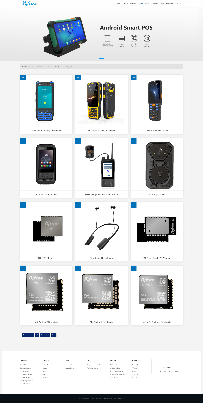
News (147, 3)
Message (134, 377)
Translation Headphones (101, 258)
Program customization (94, 365)
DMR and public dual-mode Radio (101, 194)
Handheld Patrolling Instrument (46, 130)
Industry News (69, 368)
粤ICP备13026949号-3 (118, 398)
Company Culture (25, 368)
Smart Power (114, 377)
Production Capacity (26, 377)
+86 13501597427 (173, 371)
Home (118, 3)
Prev (31, 335)
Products (140, 3)
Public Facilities (114, 365)
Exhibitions (154, 3)
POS (49, 67)
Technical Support (92, 368)
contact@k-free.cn (171, 367)
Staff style (135, 374)
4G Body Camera (157, 194)
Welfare (134, 368)
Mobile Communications (117, 374)
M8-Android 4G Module (101, 322)
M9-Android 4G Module (46, 322)
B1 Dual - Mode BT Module (156, 258)
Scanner (40, 67)
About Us (125, 3)
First (24, 335)
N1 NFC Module (46, 258)
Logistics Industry (115, 368)
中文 (176, 3)
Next (47, 335)
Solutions (133, 3)
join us (134, 371)
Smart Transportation (116, 371)
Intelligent (68, 67)
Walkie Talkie (27, 67)
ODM (57, 67)
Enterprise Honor (25, 371)
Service (162, 3)
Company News (69, 365)
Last (53, 335)
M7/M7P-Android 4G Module (157, 322)
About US (23, 365)
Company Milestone (26, 374)
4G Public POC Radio (46, 194)
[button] (101, 58)
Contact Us (169, 3)
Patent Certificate (25, 384)
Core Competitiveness (26, 381)
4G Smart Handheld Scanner (101, 130)
